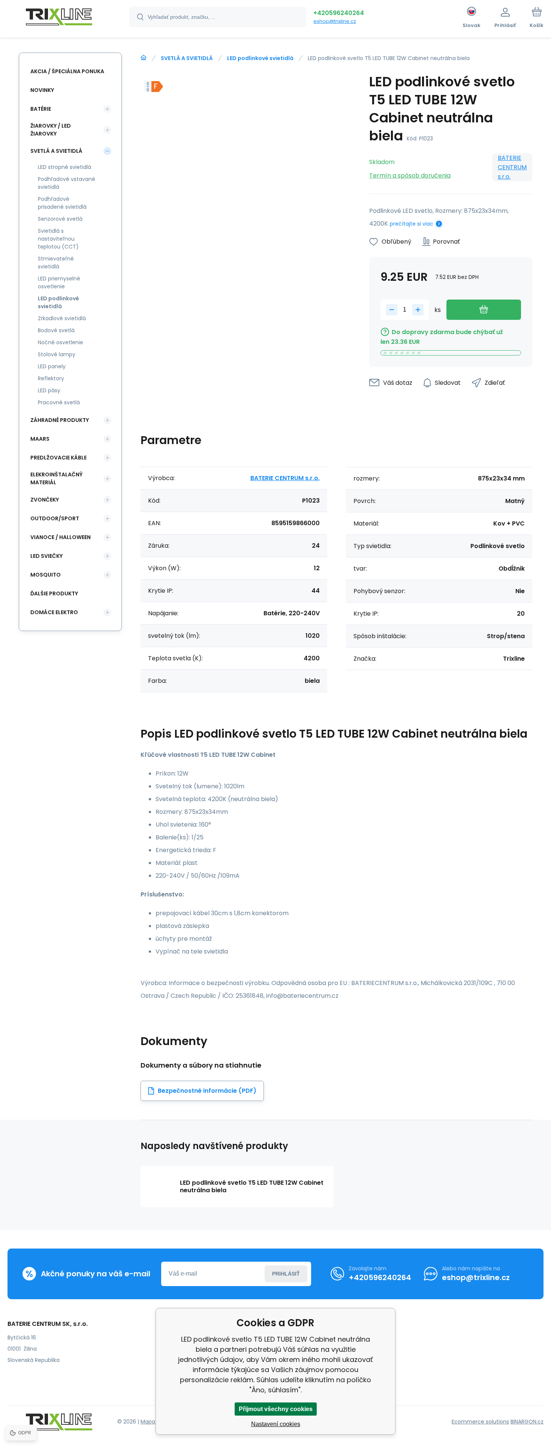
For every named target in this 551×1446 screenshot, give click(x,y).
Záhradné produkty (59, 420)
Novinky (42, 90)
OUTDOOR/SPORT (54, 518)
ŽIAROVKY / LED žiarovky (50, 129)
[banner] (59, 18)
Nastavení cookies (275, 1424)
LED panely (52, 366)
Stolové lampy (56, 354)
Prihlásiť (286, 1274)
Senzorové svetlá (60, 219)
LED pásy (49, 390)
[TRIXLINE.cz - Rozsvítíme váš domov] (144, 58)
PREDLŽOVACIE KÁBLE (58, 457)
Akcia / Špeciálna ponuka (67, 71)
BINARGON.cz (527, 1421)
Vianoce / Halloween (60, 537)
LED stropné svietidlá (64, 167)
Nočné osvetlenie (60, 342)
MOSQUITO (45, 574)
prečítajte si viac (411, 223)
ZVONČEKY (44, 499)
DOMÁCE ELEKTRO (54, 612)
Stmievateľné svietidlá (56, 262)
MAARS (39, 439)
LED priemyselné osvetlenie (59, 282)
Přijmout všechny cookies (276, 1409)
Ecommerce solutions (480, 1421)
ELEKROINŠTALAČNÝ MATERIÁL (56, 478)
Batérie (40, 109)
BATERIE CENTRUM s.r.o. (512, 167)
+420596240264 (338, 13)
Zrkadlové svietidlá (62, 318)
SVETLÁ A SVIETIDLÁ (187, 58)
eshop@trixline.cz (334, 21)
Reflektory (51, 378)
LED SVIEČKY (46, 556)
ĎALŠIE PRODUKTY (54, 593)
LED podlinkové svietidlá (260, 58)
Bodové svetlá (56, 330)
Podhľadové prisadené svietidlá (62, 203)
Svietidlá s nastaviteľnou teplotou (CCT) (58, 238)
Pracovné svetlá (59, 402)
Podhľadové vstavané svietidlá (66, 183)
